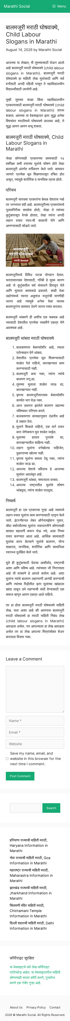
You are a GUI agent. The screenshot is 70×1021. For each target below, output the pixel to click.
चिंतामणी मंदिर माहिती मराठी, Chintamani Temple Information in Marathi (28, 910)
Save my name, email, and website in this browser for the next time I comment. (35, 758)
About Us (16, 1007)
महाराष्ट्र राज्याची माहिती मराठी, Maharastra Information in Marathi (31, 875)
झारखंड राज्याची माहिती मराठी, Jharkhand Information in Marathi (31, 893)
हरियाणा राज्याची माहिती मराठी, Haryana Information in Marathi (29, 845)
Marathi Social (17, 6)
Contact (55, 1007)
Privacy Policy (36, 1007)
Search (51, 808)
